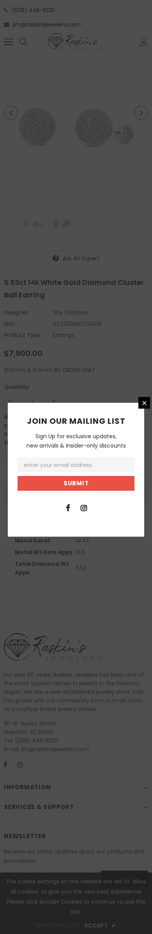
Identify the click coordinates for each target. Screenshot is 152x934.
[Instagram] (84, 507)
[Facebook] (68, 507)
